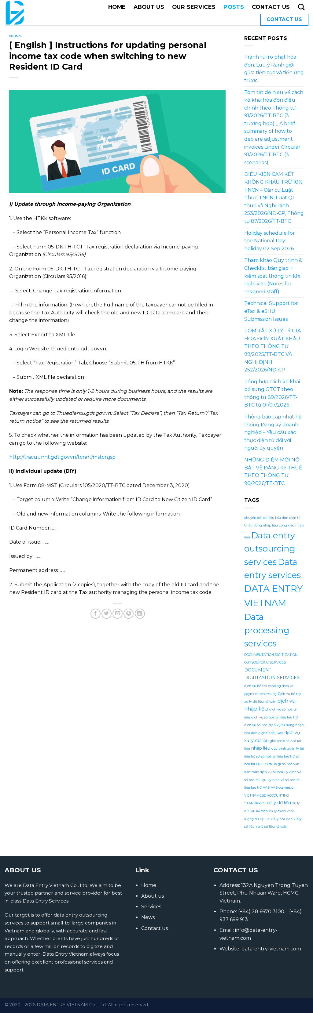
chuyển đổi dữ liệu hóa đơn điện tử (272, 518)
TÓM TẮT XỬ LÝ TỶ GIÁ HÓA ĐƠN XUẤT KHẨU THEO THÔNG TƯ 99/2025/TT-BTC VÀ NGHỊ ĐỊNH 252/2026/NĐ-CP (272, 350)
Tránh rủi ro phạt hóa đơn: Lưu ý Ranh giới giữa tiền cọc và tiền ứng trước (274, 68)
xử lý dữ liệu (279, 802)
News (15, 36)
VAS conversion (283, 788)
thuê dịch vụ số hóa (267, 772)
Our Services (193, 7)
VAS (266, 788)
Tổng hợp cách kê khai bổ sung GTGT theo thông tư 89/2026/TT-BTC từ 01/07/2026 (272, 393)
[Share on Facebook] (95, 614)
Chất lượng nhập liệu (261, 525)
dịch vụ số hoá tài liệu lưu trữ (274, 717)
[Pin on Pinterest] (128, 614)
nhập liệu (260, 748)
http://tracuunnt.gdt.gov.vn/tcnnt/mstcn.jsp (62, 457)
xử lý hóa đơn (282, 819)
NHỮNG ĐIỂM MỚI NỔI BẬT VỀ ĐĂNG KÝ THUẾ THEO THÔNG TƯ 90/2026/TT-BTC (273, 471)
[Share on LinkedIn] (140, 614)
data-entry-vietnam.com (271, 949)
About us (149, 7)
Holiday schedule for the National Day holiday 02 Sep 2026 (269, 240)
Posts (233, 7)
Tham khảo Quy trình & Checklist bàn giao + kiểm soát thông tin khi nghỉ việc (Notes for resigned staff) (273, 275)
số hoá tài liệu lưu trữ (278, 756)
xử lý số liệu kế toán (271, 827)
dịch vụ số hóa (255, 725)
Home (117, 7)
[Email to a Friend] (117, 614)
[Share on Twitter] (106, 614)
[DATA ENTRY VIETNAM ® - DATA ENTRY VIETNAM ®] (30, 12)
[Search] (301, 7)
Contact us (271, 7)
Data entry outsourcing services (269, 548)
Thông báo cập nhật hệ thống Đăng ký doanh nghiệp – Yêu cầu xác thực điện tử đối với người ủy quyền (273, 432)
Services (151, 907)
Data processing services (266, 630)
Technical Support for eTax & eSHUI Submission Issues (271, 311)
